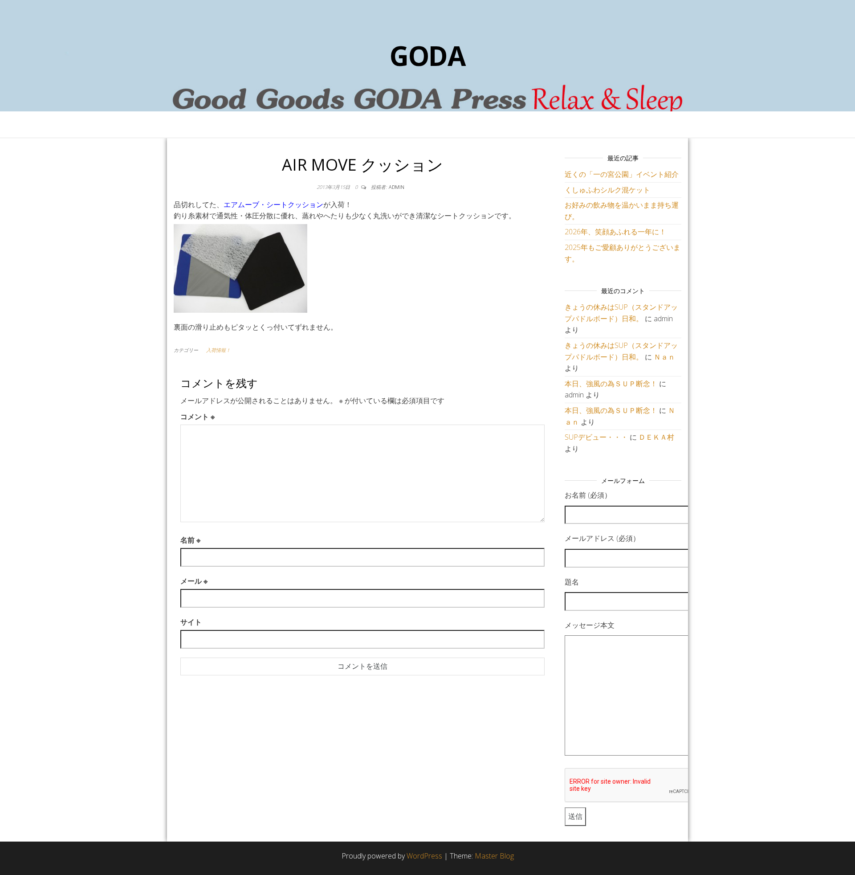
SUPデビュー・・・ (596, 437)
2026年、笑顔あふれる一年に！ (615, 232)
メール (194, 581)
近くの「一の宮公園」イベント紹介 (622, 174)
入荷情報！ (218, 350)
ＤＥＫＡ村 (656, 437)
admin (396, 187)
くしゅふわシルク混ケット (607, 190)
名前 (190, 540)
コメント (197, 416)
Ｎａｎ (664, 357)
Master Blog (494, 856)
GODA (427, 55)
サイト (191, 622)
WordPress (424, 856)
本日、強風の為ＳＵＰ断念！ (611, 383)
